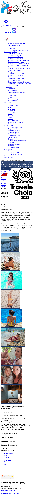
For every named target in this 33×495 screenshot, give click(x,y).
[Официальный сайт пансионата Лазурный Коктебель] (6, 40)
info (2, 164)
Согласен (28, 166)
